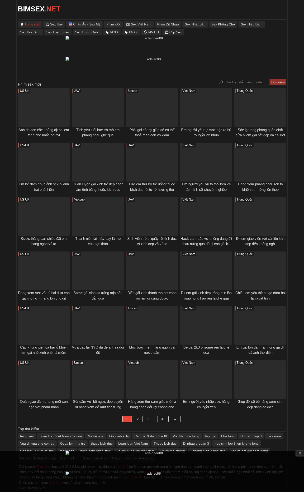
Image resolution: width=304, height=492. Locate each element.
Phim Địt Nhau (168, 24)
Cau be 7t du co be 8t (150, 436)
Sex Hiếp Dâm (251, 24)
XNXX (133, 32)
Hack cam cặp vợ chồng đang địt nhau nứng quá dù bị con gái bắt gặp (206, 243)
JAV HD (153, 32)
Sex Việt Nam (141, 24)
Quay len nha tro (72, 443)
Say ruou (274, 436)
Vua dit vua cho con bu (37, 443)
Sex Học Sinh (30, 32)
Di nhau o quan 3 (196, 443)
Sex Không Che (223, 24)
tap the (210, 436)
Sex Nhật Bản (195, 24)
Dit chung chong (172, 451)
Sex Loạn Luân (57, 32)
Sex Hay (56, 24)
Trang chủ (32, 24)
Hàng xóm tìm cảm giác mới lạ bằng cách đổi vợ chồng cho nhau (152, 406)
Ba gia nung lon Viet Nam (135, 451)
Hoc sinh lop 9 (251, 436)
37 (163, 419)
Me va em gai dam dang (249, 451)
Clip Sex (175, 32)
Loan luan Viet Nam (133, 443)
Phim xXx (113, 24)
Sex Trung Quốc (87, 32)
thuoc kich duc (102, 443)
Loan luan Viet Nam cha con (60, 436)
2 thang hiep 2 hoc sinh (208, 451)
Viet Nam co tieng (186, 436)
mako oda (67, 451)
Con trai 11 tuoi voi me (37, 451)
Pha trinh (228, 436)
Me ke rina (96, 436)
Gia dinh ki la (119, 436)
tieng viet (27, 436)
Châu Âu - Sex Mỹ (86, 24)
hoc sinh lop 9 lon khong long (237, 443)
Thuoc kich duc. (165, 443)
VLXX (114, 32)
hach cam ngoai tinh (95, 451)
